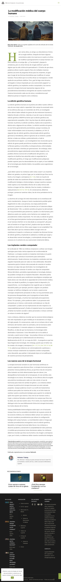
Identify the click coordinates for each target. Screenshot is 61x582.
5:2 (39, 345)
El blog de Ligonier (23, 537)
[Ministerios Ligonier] (12, 3)
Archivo (25, 515)
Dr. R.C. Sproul (24, 506)
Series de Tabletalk (25, 542)
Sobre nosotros (25, 503)
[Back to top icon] (53, 579)
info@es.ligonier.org (50, 557)
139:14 (26, 190)
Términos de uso (24, 579)
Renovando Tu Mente (24, 510)
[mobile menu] (58, 3)
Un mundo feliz (18, 46)
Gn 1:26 (32, 177)
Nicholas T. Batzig (14, 16)
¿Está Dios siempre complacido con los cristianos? (38, 486)
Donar (22, 547)
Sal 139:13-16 (45, 345)
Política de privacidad (49, 579)
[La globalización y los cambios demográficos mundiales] (59, 576)
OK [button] (12, 577)
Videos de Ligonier (23, 532)
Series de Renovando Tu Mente (25, 520)
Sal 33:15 (21, 190)
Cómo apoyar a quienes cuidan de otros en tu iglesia (18, 485)
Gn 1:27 (35, 345)
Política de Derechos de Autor (36, 579)
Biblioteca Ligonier (23, 526)
